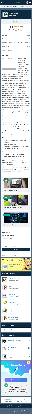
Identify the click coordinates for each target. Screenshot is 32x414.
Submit (17, 401)
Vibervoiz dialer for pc (10, 330)
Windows (3, 6)
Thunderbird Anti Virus (14, 340)
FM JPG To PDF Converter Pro (16, 348)
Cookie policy (8, 401)
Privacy (24, 399)
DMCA (17, 399)
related (13, 171)
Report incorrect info (9, 50)
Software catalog (8, 399)
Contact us (24, 401)
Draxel (10, 355)
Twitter (11, 406)
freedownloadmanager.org (17, 410)
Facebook (22, 406)
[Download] (29, 340)
